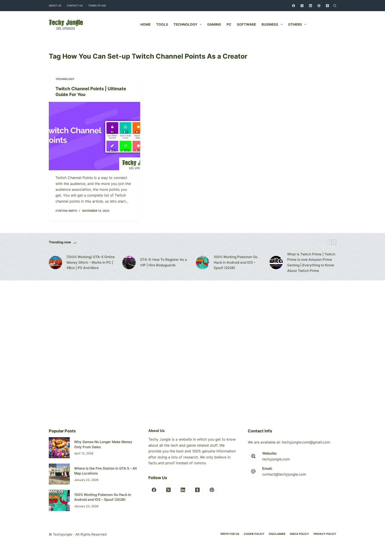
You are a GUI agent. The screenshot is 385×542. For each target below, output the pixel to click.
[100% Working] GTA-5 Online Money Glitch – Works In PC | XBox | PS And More (91, 262)
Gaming (214, 24)
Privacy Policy (324, 534)
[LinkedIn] (310, 5)
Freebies (325, 24)
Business (270, 24)
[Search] (334, 5)
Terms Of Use (97, 5)
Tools (162, 24)
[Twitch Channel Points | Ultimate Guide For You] (94, 136)
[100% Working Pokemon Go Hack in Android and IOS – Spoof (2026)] (202, 262)
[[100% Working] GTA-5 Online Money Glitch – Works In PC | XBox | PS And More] (55, 262)
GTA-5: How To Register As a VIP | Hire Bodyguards (163, 262)
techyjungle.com (276, 459)
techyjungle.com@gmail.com (306, 442)
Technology (185, 24)
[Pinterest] (318, 5)
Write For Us (229, 534)
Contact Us (75, 5)
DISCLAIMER (277, 534)
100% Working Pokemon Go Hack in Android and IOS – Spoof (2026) (236, 262)
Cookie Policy (254, 534)
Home (145, 24)
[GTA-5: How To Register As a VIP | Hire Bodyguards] (129, 262)
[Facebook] (293, 5)
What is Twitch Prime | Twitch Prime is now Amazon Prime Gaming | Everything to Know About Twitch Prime (311, 262)
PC (229, 24)
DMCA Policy (299, 534)
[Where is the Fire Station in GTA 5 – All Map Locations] (59, 474)
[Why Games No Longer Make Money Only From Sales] (59, 447)
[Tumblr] (327, 5)
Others (295, 24)
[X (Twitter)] (302, 5)
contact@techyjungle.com (284, 474)
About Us (55, 5)
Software (246, 24)
